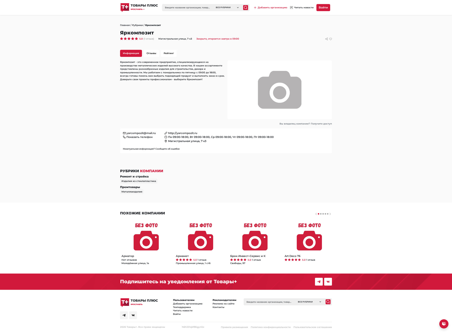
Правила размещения (234, 327)
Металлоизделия (131, 191)
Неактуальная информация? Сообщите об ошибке (151, 148)
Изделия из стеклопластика (138, 181)
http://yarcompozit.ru (182, 133)
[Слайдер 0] (318, 214)
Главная (125, 25)
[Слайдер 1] (321, 214)
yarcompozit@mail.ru (141, 133)
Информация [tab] (131, 53)
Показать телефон (139, 137)
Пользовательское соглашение (312, 327)
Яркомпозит (153, 25)
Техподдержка (182, 307)
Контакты (218, 307)
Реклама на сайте (223, 303)
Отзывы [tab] (151, 53)
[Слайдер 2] (323, 214)
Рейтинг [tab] (169, 53)
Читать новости (182, 310)
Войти (323, 7)
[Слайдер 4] (327, 214)
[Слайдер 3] (325, 214)
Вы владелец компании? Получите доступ (305, 123)
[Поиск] (245, 7)
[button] (144, 9)
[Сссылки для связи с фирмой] (326, 39)
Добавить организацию (188, 303)
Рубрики (137, 25)
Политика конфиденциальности (271, 327)
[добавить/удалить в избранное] (330, 39)
